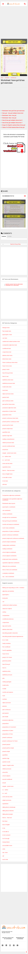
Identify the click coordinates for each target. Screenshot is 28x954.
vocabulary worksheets (8, 573)
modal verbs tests (6, 387)
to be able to (5, 831)
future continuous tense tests (9, 362)
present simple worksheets (9, 541)
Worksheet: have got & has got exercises (13, 110)
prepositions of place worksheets (10, 531)
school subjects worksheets (9, 555)
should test (5, 449)
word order (5, 859)
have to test (5, 376)
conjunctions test (6, 352)
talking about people (7, 814)
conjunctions (5, 622)
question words (6, 762)
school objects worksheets (9, 552)
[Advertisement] (14, 22)
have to (4, 668)
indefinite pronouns (7, 674)
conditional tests (6, 348)
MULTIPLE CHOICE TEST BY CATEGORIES (14, 284)
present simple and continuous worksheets (13, 538)
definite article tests (7, 355)
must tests (5, 390)
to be (3, 828)
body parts (5, 598)
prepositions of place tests (9, 411)
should (4, 783)
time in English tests (7, 474)
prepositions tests (6, 414)
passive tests (5, 397)
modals (4, 688)
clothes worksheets (7, 514)
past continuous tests (7, 400)
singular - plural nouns (7, 786)
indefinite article (6, 671)
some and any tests (7, 463)
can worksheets (6, 510)
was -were (5, 852)
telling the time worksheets (9, 566)
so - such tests (6, 460)
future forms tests (7, 366)
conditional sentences (8, 619)
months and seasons (7, 692)
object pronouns (6, 702)
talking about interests (8, 810)
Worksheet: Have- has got (9, 115)
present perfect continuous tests (10, 421)
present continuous (7, 737)
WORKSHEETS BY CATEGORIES (12, 285)
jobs (3, 678)
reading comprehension (8, 439)
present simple (6, 751)
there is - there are (7, 817)
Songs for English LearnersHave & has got (13, 125)
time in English (6, 824)
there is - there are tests (8, 470)
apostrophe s (5, 594)
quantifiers (5, 755)
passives (4, 706)
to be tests (5, 481)
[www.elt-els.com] (13, 4)
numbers (4, 699)
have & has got (13, 77)
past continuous (6, 709)
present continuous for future (10, 741)
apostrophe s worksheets (8, 507)
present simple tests (7, 428)
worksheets (7, 77)
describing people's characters (10, 633)
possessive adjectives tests (9, 407)
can (3, 601)
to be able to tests (7, 477)
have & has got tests (7, 373)
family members (6, 643)
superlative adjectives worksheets (10, 562)
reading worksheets (7, 548)
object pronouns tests (8, 394)
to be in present (6, 835)
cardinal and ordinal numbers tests (11, 341)
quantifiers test (6, 432)
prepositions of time (7, 734)
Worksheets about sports (8, 503)
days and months (6, 626)
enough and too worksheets (9, 517)
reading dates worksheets (8, 545)
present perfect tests (7, 425)
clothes (4, 612)
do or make (5, 640)
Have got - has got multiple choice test (12, 113)
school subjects (6, 776)
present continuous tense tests (10, 418)
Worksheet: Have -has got (9, 118)
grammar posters (6, 661)
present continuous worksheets (10, 535)
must (3, 695)
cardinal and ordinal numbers (9, 605)
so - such (4, 793)
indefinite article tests (7, 380)
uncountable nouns (7, 845)
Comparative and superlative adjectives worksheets (12, 499)
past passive (5, 713)
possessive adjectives (7, 720)
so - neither (5, 789)
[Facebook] (17, 945)
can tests (4, 338)
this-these (4, 821)
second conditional (7, 779)
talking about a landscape (8, 807)
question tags (5, 758)
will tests (4, 484)
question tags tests (7, 435)
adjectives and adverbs (8, 591)
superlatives (5, 803)
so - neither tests (6, 456)
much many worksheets (8, 528)
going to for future (7, 657)
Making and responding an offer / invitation (13, 587)
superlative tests (6, 467)
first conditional (6, 647)
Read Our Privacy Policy (15, 244)
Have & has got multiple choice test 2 (12, 120)
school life (5, 772)
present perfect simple (8, 748)
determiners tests (6, 359)
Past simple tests (6, 331)
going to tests (5, 369)
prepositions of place (7, 730)
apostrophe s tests (7, 334)
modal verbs (5, 685)
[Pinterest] (2, 945)
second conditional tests (8, 446)
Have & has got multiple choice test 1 (12, 122)
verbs (3, 849)
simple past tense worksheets (9, 559)
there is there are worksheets (9, 569)
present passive (6, 744)
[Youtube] (10, 945)
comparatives (5, 615)
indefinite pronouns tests (8, 383)
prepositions (5, 723)
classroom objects (7, 608)
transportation (6, 842)
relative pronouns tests (8, 442)
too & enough (5, 838)
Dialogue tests (6, 327)
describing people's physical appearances (12, 636)
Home (2, 77)
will (3, 856)
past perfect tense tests (8, 404)
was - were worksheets (8, 576)
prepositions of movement (9, 727)
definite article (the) (7, 629)
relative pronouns (6, 769)
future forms (5, 654)
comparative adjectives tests (9, 345)
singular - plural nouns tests (9, 453)
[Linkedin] (6, 945)
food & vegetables (7, 650)
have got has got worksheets (9, 521)
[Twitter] (13, 945)
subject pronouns (6, 800)
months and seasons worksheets (10, 524)
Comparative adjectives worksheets (11, 495)
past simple (5, 716)
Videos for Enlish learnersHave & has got (13, 127)
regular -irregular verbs (8, 765)
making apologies (6, 681)
